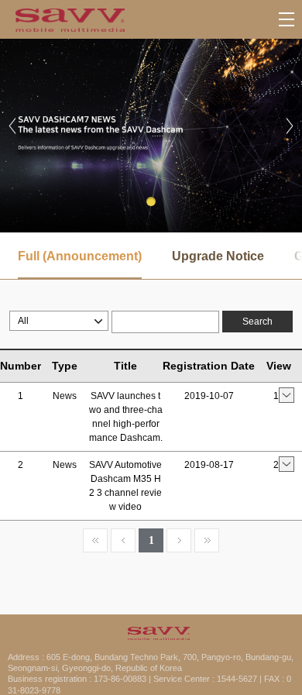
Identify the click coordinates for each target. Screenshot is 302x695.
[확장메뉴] (286, 19)
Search (257, 321)
